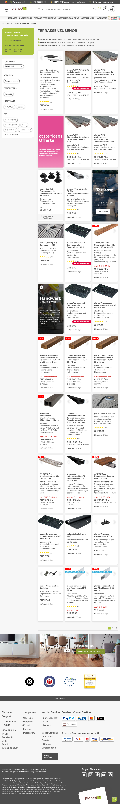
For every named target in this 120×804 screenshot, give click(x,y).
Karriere (27, 729)
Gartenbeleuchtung (68, 18)
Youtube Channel (85, 646)
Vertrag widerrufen (48, 756)
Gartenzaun (25, 18)
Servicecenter (50, 717)
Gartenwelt (6, 24)
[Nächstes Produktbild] (60, 58)
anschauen (90, 651)
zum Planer (103, 211)
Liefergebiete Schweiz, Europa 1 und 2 (25, 787)
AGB (45, 721)
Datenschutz (49, 725)
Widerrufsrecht (50, 732)
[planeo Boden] (93, 798)
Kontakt (27, 725)
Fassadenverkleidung (45, 18)
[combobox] (61, 9)
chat (19, 2)
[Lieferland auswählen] (6, 2)
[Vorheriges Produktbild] (41, 58)
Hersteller (28, 721)
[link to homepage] (19, 8)
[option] (51, 58)
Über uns (28, 717)
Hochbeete (101, 18)
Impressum (29, 732)
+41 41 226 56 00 (39, 2)
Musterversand (103, 2)
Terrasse (12, 18)
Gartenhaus (87, 18)
